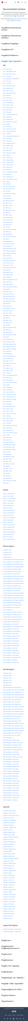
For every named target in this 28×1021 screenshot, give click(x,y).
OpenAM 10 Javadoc (7, 918)
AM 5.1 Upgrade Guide (8, 430)
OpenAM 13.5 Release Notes (9, 810)
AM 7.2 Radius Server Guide (9, 93)
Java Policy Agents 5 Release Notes (10, 650)
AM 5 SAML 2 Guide (7, 471)
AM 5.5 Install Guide (7, 353)
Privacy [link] (9, 1015)
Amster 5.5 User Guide (8, 529)
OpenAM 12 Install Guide (8, 865)
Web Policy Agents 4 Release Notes (11, 790)
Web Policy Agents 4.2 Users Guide (11, 783)
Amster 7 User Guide (7, 508)
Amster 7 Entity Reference (9, 510)
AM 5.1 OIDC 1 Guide (8, 411)
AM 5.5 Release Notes (8, 339)
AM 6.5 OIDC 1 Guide (8, 265)
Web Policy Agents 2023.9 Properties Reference (13, 697)
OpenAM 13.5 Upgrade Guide (9, 827)
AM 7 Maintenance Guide (8, 200)
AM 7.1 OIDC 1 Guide (8, 148)
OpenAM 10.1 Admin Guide (9, 896)
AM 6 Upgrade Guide (7, 332)
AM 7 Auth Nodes (7, 184)
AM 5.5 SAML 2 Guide (8, 370)
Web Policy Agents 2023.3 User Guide (11, 735)
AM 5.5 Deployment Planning (9, 349)
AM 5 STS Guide (6, 473)
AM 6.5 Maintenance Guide (9, 260)
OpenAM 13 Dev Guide (8, 839)
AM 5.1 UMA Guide (7, 428)
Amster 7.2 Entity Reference (9, 498)
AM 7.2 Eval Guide (7, 81)
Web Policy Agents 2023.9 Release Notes (12, 687)
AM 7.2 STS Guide (7, 112)
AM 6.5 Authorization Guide (9, 251)
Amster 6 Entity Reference (9, 524)
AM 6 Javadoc (6, 337)
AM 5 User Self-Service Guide (9, 480)
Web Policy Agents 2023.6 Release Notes (12, 704)
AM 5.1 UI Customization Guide (10, 425)
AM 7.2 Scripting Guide (8, 102)
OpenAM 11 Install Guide (8, 885)
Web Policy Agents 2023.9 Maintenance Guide (13, 694)
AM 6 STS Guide (6, 325)
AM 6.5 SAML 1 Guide (8, 272)
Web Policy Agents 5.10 (8, 737)
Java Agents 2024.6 (7, 554)
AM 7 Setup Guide (7, 224)
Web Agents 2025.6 (7, 675)
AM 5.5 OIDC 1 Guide (8, 361)
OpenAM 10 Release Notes (9, 906)
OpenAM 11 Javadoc (7, 892)
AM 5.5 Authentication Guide (9, 344)
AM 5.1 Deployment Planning (9, 399)
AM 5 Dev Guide (6, 451)
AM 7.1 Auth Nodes (7, 126)
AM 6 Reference (6, 318)
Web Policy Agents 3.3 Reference (10, 800)
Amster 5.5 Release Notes (8, 527)
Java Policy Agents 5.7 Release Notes (11, 636)
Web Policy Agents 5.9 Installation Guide (12, 745)
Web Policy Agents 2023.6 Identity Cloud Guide (13, 706)
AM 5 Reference (6, 466)
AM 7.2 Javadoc (6, 124)
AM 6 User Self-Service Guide (9, 334)
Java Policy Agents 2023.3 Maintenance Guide (13, 597)
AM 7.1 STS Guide (7, 169)
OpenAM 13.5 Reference (8, 825)
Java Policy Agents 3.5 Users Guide (10, 655)
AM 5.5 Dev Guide (7, 351)
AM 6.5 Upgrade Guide (8, 284)
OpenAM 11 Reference (8, 887)
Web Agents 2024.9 (7, 680)
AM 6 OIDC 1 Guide (7, 313)
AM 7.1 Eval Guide (7, 138)
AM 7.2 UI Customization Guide (10, 114)
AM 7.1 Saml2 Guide (7, 157)
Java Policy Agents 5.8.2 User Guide (11, 629)
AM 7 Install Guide (7, 198)
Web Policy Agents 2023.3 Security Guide (12, 733)
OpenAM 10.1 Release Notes (9, 894)
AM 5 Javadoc (6, 483)
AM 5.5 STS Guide (7, 373)
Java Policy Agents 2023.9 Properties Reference (13, 566)
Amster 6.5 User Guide (8, 515)
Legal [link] (6, 1015)
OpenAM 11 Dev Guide (8, 880)
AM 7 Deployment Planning (9, 193)
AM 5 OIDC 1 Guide (7, 461)
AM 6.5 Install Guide (7, 258)
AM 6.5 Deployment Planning (9, 253)
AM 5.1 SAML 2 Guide (8, 420)
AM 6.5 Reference (7, 270)
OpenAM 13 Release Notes (9, 832)
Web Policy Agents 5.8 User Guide (10, 759)
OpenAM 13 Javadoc (7, 851)
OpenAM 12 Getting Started (9, 863)
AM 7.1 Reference (7, 155)
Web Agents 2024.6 (7, 682)
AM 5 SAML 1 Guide (7, 468)
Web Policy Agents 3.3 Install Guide (11, 797)
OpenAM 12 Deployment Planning (10, 858)
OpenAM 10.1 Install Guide (9, 901)
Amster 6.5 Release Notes (8, 512)
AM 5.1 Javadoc (6, 435)
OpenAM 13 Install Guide (8, 844)
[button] (22, 2)
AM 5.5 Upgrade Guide (8, 380)
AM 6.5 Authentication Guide (9, 248)
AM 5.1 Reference (7, 416)
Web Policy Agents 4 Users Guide (10, 792)
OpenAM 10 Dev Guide (8, 911)
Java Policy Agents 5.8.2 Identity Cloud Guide (13, 626)
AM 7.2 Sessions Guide (8, 107)
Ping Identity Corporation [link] (18, 1008)
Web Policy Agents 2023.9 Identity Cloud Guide (13, 690)
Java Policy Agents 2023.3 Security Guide (12, 605)
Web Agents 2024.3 (7, 685)
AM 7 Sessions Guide (7, 222)
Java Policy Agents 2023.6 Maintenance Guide (13, 581)
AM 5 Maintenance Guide (8, 456)
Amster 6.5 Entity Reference (9, 517)
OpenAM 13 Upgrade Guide (9, 849)
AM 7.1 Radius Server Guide (9, 152)
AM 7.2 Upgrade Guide (8, 119)
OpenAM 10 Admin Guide (9, 908)
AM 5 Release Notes (7, 437)
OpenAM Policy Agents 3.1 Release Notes (12, 929)
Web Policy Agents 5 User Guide (10, 778)
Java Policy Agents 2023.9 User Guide (11, 573)
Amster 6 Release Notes (8, 520)
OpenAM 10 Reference (8, 916)
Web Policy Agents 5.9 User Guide (10, 752)
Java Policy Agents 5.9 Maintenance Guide (12, 617)
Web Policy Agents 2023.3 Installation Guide (13, 725)
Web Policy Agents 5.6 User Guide (10, 769)
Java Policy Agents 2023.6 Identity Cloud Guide (13, 576)
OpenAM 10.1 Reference (8, 904)
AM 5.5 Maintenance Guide (9, 356)
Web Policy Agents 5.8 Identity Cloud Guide (12, 757)
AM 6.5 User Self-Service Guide (10, 286)
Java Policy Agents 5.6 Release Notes (11, 641)
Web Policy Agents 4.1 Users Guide (11, 788)
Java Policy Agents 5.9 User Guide (10, 624)
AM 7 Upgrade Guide (7, 234)
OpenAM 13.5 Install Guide (9, 822)
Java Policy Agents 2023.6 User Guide (11, 590)
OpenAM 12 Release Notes (9, 853)
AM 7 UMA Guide (7, 231)
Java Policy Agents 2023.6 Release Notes (12, 585)
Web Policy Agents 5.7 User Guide (10, 764)
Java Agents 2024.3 (7, 557)
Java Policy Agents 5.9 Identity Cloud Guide (12, 612)
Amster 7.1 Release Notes (8, 500)
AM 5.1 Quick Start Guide (8, 392)
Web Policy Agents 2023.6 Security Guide (12, 716)
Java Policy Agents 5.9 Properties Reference (12, 619)
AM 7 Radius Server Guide (9, 210)
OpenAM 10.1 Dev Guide (8, 899)
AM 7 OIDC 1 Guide (7, 205)
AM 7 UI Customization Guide (9, 229)
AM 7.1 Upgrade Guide (8, 176)
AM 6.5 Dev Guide (7, 255)
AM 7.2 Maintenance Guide (9, 86)
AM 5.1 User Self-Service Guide (10, 432)
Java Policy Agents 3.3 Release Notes (11, 662)
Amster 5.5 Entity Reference (9, 532)
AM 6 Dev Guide (6, 303)
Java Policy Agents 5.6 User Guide (10, 638)
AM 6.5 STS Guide (7, 277)
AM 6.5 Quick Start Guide (8, 243)
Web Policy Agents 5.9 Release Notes (11, 740)
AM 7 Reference (6, 212)
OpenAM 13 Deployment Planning (10, 837)
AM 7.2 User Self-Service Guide (10, 121)
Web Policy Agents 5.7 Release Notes (11, 761)
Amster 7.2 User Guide (8, 496)
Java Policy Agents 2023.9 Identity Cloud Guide (13, 559)
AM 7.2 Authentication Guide (9, 71)
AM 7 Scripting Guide (7, 217)
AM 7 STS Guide (6, 227)
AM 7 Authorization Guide (9, 188)
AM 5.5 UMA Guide (7, 377)
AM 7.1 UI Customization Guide (10, 172)
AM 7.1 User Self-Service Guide (10, 179)
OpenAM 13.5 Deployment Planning (11, 815)
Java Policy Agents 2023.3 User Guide (11, 607)
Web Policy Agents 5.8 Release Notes (11, 754)
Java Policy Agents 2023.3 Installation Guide (13, 595)
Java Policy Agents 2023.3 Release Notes (12, 602)
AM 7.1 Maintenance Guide (9, 143)
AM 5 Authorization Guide (9, 447)
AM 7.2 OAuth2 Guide (8, 88)
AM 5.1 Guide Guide (7, 389)
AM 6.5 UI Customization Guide (10, 279)
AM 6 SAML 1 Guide (7, 320)
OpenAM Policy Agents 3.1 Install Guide (12, 931)
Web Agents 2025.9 (7, 673)
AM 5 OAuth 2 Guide (7, 459)
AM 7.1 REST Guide (7, 150)
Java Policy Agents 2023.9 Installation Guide (13, 562)
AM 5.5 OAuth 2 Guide (8, 358)
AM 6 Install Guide (7, 306)
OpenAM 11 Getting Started (9, 882)
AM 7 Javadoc (6, 239)
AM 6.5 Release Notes (8, 241)
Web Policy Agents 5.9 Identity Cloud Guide (12, 742)
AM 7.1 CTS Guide (7, 133)
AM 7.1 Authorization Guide (9, 131)
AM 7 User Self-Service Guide (9, 236)
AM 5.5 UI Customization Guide (10, 375)
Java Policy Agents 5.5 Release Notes (11, 645)
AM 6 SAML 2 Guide (7, 322)
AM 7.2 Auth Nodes (7, 69)
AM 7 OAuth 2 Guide (7, 203)
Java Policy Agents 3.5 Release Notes (11, 652)
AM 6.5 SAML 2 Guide (8, 274)
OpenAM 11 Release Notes (9, 875)
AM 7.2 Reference (7, 95)
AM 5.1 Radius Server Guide (9, 413)
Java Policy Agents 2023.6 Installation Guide (13, 578)
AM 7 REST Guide (7, 207)
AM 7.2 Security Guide (8, 105)
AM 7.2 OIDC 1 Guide (8, 90)
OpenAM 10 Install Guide (8, 913)
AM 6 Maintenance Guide (8, 308)
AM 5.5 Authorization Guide (9, 346)
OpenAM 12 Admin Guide (9, 856)
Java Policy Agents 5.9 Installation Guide (12, 614)
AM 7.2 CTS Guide (7, 76)
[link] (2, 2)
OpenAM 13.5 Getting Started (9, 820)
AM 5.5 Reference (7, 365)
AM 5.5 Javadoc (6, 384)
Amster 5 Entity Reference (9, 539)
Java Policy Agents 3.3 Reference (10, 660)
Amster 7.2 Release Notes (8, 493)
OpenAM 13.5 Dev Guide (8, 818)
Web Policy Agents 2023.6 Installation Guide (13, 709)
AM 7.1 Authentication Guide (9, 129)
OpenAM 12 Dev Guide (8, 861)
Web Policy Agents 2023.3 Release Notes (12, 721)
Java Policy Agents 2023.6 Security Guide (12, 588)
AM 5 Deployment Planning (9, 449)
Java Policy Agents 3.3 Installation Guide (12, 657)
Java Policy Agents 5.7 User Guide (10, 633)
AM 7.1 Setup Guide (7, 167)
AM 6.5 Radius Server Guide (9, 267)
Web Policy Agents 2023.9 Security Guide (12, 699)
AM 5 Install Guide (7, 454)
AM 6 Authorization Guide (9, 298)
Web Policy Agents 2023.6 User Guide (11, 718)
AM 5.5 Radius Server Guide (9, 363)
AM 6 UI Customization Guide (9, 327)
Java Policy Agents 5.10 (8, 609)
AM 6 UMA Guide (7, 329)
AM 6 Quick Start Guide (8, 294)
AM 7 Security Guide (7, 219)
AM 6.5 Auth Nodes (7, 246)
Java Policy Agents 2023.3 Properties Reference (13, 600)
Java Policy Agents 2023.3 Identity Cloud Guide (13, 593)
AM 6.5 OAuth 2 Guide (8, 263)
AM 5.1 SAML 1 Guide (8, 418)
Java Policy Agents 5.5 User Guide (10, 643)
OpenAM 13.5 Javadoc (8, 829)
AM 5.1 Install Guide (7, 404)
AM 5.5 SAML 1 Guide (8, 368)
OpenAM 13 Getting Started (9, 841)
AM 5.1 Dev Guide (7, 401)
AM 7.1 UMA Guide (7, 174)
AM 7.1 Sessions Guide (8, 164)
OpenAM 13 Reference (8, 846)
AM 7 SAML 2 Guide (7, 215)
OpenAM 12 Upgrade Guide (9, 870)
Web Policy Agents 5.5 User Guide (10, 773)
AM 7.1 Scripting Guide (8, 160)
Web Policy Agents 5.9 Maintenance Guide (12, 747)
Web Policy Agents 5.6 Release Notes (11, 766)
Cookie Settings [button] (20, 1015)
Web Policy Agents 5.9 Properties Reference (13, 749)
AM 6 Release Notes (7, 291)
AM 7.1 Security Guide (8, 162)
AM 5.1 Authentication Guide (9, 394)
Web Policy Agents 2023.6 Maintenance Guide (13, 711)
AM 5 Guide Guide (7, 440)
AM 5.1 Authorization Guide (9, 396)
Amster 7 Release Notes (8, 505)
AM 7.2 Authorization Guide (9, 74)
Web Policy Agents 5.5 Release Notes (11, 771)
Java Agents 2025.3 (7, 550)
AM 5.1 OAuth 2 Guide (8, 408)
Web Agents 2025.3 (7, 678)
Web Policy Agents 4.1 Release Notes (11, 785)
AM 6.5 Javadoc (6, 289)
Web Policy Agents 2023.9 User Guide (11, 701)
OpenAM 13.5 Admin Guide (9, 813)
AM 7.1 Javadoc (6, 181)
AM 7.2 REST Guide (7, 100)
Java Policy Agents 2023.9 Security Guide (12, 571)
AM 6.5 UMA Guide (7, 282)
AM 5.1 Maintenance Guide (9, 406)
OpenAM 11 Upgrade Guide (9, 889)
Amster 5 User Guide (7, 536)
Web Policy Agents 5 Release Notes (11, 776)
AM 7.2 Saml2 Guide (7, 97)
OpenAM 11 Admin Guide (9, 877)
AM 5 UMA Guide (7, 475)
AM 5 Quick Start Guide (8, 442)
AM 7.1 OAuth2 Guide (8, 145)
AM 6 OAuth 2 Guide (7, 310)
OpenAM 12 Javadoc (7, 873)
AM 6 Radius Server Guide (9, 315)
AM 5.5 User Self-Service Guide (10, 382)
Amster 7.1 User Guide (8, 503)
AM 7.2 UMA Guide (7, 117)
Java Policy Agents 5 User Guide (10, 648)
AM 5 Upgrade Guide (7, 478)
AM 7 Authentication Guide (9, 186)
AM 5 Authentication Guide (9, 444)
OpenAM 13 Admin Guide (9, 834)
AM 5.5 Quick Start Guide (8, 341)
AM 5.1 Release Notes (8, 387)
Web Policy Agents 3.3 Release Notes (11, 795)
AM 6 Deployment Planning (9, 301)
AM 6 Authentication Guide (9, 296)
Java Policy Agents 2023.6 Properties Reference (13, 583)
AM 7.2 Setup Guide (7, 109)
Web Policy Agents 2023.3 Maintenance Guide (13, 728)
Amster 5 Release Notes (8, 534)
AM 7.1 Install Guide (7, 141)
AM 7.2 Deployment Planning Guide (11, 78)
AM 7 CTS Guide (6, 191)
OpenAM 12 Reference (8, 868)
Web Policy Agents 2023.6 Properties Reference (13, 713)
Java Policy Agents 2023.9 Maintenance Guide (13, 564)
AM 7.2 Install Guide (7, 83)
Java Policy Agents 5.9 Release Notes (11, 621)
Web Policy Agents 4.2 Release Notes (11, 780)
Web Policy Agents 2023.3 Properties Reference (13, 730)
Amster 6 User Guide (7, 522)
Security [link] (13, 1015)
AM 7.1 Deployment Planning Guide (11, 136)
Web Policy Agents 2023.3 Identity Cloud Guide (13, 723)
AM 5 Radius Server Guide (9, 463)
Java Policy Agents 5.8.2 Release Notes (11, 631)
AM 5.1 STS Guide (7, 423)
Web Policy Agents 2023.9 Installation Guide (13, 692)
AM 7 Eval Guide (6, 196)
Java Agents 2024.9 (7, 552)
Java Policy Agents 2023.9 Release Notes (12, 569)
